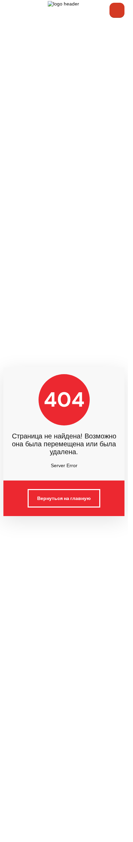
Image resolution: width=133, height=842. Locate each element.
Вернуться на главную (64, 498)
